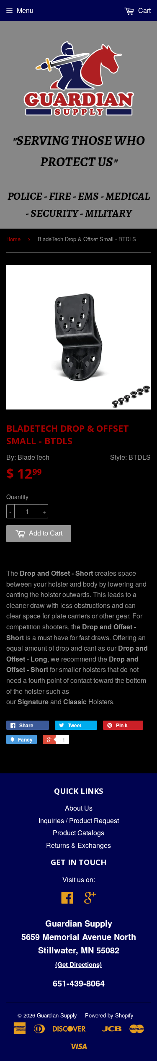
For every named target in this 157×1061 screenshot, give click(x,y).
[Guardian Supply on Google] (90, 900)
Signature (33, 701)
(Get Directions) (78, 964)
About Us (79, 808)
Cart (143, 10)
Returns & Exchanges (78, 845)
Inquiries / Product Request (79, 820)
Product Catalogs (78, 832)
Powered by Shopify (109, 1015)
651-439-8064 (79, 983)
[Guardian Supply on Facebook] (67, 900)
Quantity (17, 496)
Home (13, 239)
